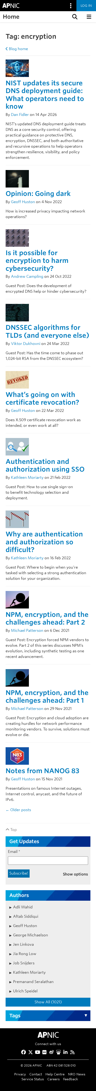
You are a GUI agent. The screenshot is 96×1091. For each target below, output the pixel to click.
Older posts (18, 810)
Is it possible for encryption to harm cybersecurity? (37, 260)
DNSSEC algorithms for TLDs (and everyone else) (47, 331)
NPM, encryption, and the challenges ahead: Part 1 (47, 697)
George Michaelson (30, 935)
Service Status (32, 1079)
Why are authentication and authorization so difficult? (44, 542)
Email (14, 851)
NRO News (76, 1074)
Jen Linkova (23, 944)
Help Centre (55, 1074)
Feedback (70, 1079)
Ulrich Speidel (25, 991)
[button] (74, 16)
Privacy (20, 1074)
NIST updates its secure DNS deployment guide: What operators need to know (45, 95)
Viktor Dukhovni (25, 343)
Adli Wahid (23, 907)
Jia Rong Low (24, 954)
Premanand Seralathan (33, 982)
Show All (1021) (48, 1002)
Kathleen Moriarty (27, 477)
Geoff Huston (23, 202)
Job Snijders (23, 963)
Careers (53, 1079)
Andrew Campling (27, 276)
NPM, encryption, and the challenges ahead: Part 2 (47, 618)
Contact (35, 1074)
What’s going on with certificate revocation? (42, 399)
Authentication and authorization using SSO (45, 465)
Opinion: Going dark (38, 194)
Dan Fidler (20, 114)
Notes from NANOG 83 (42, 771)
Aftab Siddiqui (25, 916)
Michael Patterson (27, 630)
